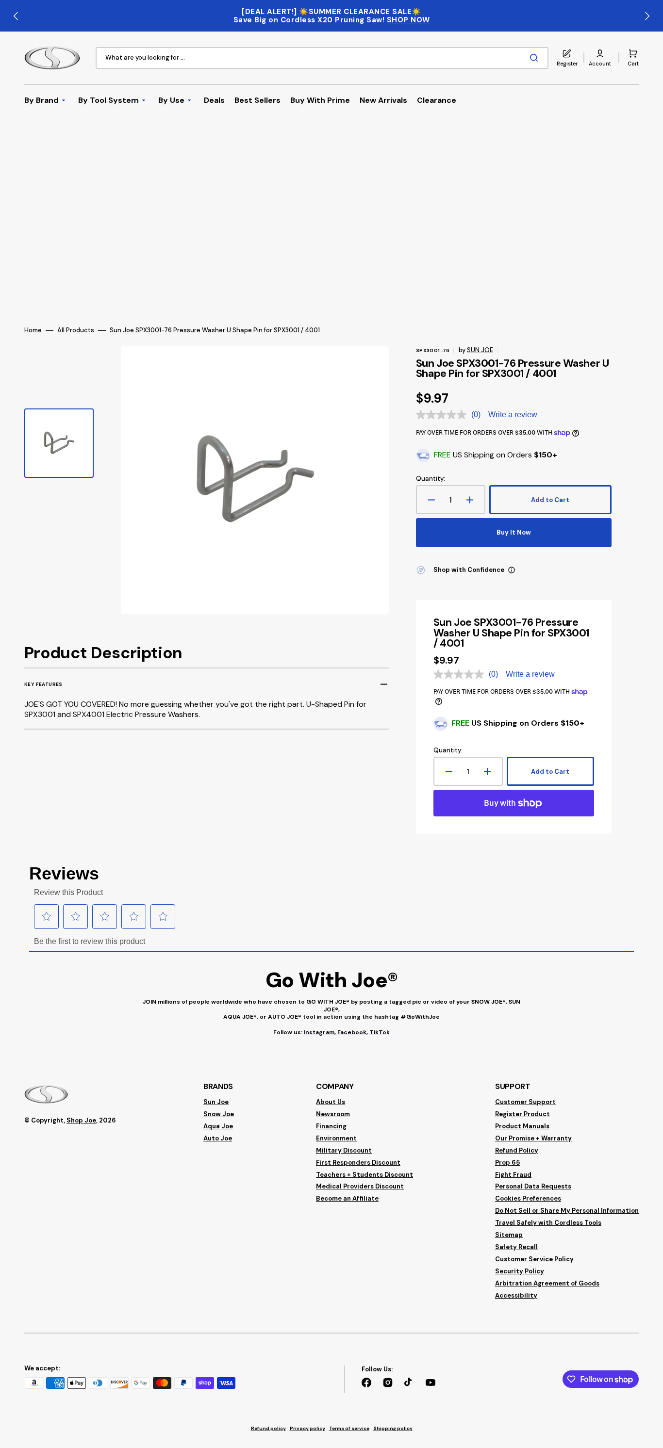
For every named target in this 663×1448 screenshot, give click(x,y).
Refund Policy (516, 1150)
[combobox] (322, 58)
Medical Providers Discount (360, 1186)
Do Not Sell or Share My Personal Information (567, 1210)
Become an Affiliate (347, 1198)
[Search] (535, 57)
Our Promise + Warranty (533, 1138)
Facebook (351, 1032)
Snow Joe (218, 1114)
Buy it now (514, 532)
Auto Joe (217, 1138)
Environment (336, 1138)
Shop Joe (81, 1120)
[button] (600, 57)
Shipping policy (393, 1428)
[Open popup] (511, 570)
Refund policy (268, 1428)
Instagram (319, 1032)
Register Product (522, 1114)
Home (33, 330)
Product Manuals (522, 1126)
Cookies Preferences (528, 1198)
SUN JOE (480, 350)
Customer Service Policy (534, 1259)
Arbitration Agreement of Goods (547, 1283)
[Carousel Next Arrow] (647, 16)
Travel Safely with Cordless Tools (548, 1223)
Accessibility (516, 1295)
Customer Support (525, 1102)
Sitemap (509, 1235)
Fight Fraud (513, 1175)
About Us (330, 1102)
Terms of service (349, 1428)
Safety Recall (516, 1247)
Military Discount (344, 1150)
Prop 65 (507, 1162)
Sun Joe (216, 1102)
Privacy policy (307, 1428)
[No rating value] (443, 414)
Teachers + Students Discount (364, 1175)
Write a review (512, 414)
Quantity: (430, 479)
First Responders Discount (358, 1162)
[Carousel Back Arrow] (16, 16)
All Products (75, 330)
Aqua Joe (218, 1126)
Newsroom (333, 1114)
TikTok (379, 1032)
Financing (331, 1126)
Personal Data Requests (533, 1186)
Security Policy (519, 1271)
